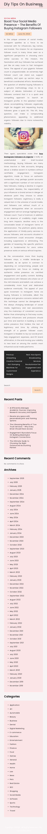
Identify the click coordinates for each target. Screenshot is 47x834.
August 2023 (15, 553)
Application (15, 705)
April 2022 (14, 615)
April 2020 (14, 666)
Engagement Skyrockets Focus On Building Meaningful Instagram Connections (23, 435)
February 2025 (16, 486)
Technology (15, 807)
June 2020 (14, 658)
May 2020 (14, 662)
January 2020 (15, 678)
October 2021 (15, 639)
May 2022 (14, 611)
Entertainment (16, 740)
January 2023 (15, 580)
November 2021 (16, 635)
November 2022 (16, 588)
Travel (12, 811)
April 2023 (14, 568)
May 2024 (14, 517)
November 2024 (17, 498)
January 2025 (15, 490)
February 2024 (16, 529)
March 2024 (15, 525)
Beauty (13, 717)
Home (12, 767)
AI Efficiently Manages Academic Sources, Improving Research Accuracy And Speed (23, 410)
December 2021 (16, 631)
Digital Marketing (17, 728)
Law (11, 771)
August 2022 (15, 600)
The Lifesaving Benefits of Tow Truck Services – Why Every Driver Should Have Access (23, 426)
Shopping (14, 791)
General (13, 760)
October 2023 (16, 545)
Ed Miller (9, 34)
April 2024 (14, 521)
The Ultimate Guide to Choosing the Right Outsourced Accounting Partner (20, 444)
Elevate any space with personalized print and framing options (23, 418)
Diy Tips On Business (23, 4)
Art (11, 709)
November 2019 (16, 686)
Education (14, 736)
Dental (13, 724)
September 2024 (17, 502)
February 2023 (16, 576)
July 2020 (14, 654)
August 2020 (15, 650)
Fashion (13, 744)
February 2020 (16, 674)
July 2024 (14, 509)
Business (13, 721)
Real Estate (15, 783)
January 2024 (16, 533)
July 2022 (14, 603)
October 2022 (16, 592)
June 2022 (14, 607)
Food (12, 752)
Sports (12, 803)
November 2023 (16, 541)
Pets (12, 779)
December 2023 (17, 537)
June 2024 (14, 513)
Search (7, 385)
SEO (11, 787)
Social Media (10, 18)
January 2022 (15, 627)
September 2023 (17, 549)
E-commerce (15, 732)
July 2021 (13, 646)
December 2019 (16, 682)
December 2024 (17, 494)
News (12, 775)
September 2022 (17, 596)
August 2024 (15, 506)
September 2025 (17, 478)
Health (12, 764)
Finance (13, 748)
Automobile (15, 713)
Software (14, 799)
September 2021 (17, 643)
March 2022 (15, 619)
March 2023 (15, 572)
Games (13, 756)
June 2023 (14, 560)
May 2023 (14, 564)
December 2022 (17, 584)
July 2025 (14, 482)
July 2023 (14, 556)
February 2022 (16, 623)
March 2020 (15, 670)
